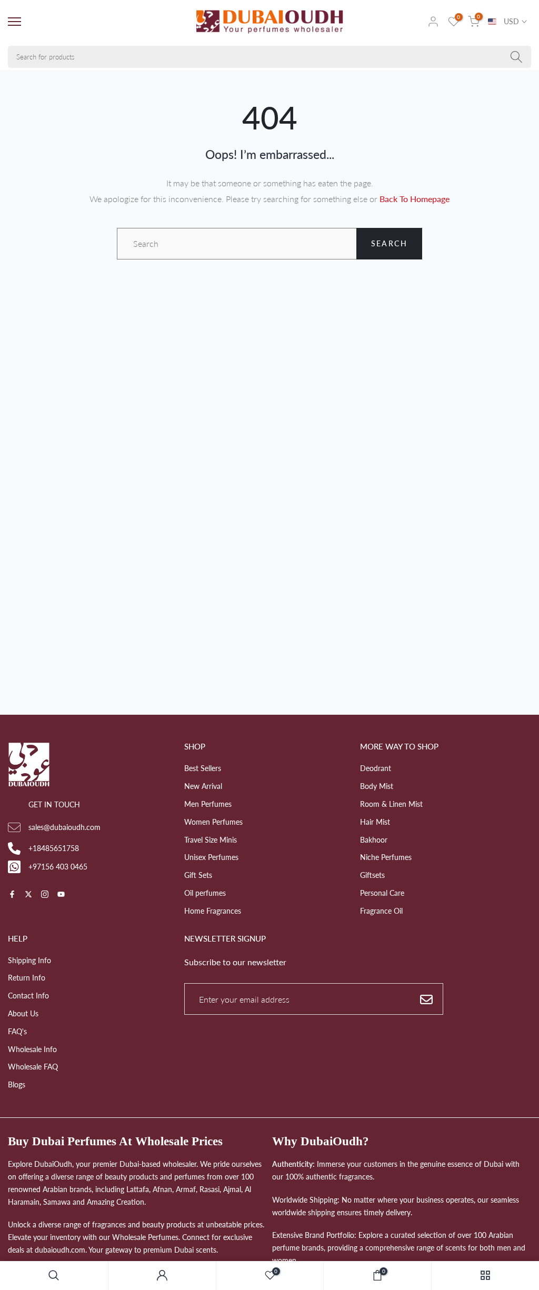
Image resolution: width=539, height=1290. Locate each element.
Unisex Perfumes (211, 857)
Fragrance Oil (381, 910)
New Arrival (203, 786)
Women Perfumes (213, 821)
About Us (23, 1013)
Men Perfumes (208, 803)
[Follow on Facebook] (12, 895)
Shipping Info (29, 960)
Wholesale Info (32, 1049)
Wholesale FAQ (33, 1066)
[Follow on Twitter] (28, 895)
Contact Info (28, 995)
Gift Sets (198, 875)
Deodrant (375, 768)
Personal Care (382, 892)
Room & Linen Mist (391, 803)
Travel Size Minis (210, 839)
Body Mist (376, 786)
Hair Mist (375, 821)
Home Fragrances (212, 910)
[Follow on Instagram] (45, 895)
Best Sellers (202, 768)
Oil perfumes (205, 892)
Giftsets (372, 875)
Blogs (16, 1084)
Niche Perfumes (386, 857)
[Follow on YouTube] (61, 895)
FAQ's (17, 1031)
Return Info (26, 977)
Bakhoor (373, 839)
